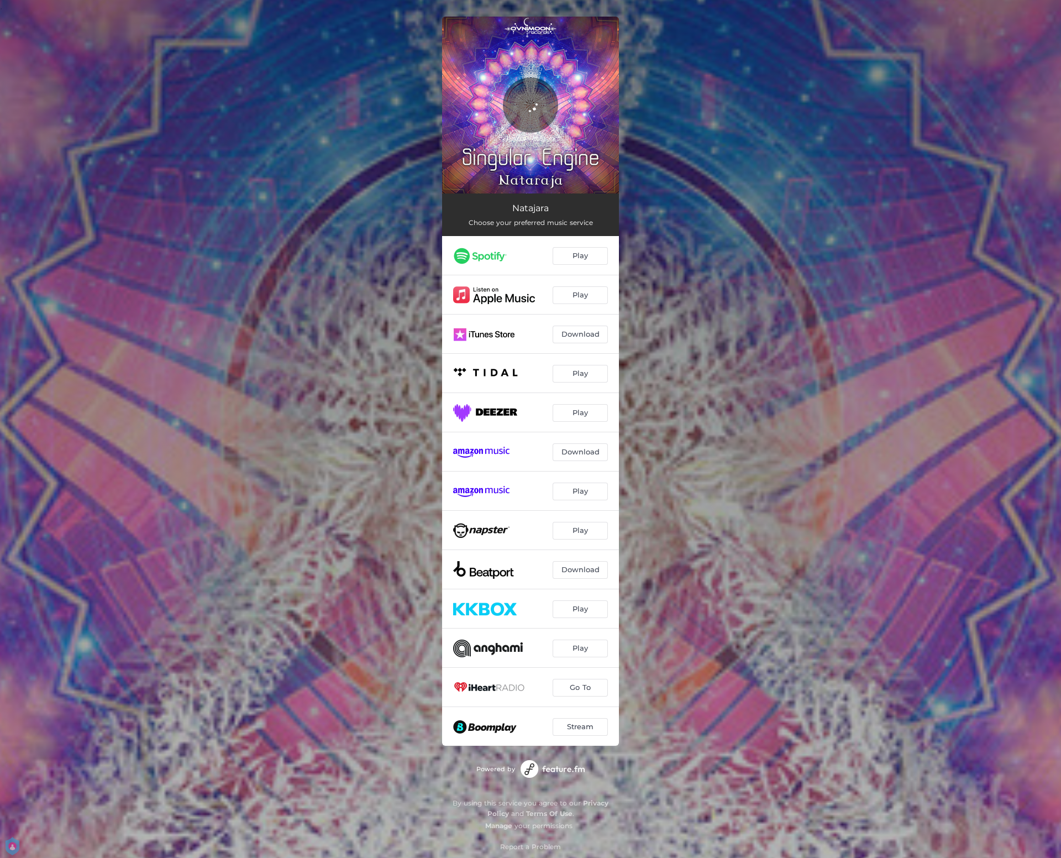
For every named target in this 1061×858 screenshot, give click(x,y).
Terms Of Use (549, 813)
